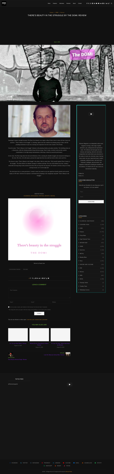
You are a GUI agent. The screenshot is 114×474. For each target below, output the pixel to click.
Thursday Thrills (92, 282)
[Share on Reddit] (39, 278)
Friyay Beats (92, 235)
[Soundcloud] (101, 3)
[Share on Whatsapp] (41, 278)
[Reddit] (106, 3)
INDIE (92, 246)
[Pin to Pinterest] (35, 278)
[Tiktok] (108, 3)
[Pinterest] (92, 3)
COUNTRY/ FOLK (92, 224)
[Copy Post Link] (44, 278)
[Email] (98, 3)
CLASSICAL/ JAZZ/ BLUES (92, 221)
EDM (92, 228)
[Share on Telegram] (42, 278)
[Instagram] (90, 3)
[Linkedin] (94, 3)
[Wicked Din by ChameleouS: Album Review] (39, 334)
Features (55, 3)
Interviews (61, 3)
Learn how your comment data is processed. (37, 319)
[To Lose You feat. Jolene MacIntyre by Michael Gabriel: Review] (60, 334)
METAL (92, 253)
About (74, 3)
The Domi (25, 269)
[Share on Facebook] (32, 278)
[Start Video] (91, 114)
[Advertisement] (57, 29)
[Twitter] (88, 3)
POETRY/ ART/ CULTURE (92, 264)
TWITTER (41, 195)
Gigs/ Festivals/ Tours (92, 239)
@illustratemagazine (13, 384)
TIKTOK (52, 195)
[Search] (111, 3)
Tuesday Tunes (92, 286)
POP (92, 268)
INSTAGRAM (34, 195)
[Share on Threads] (46, 278)
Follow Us (81, 175)
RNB (92, 275)
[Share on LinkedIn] (37, 278)
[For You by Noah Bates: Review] (18, 334)
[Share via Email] (48, 278)
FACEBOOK (27, 195)
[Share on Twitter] (34, 278)
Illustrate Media (69, 471)
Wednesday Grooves (92, 289)
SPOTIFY (47, 195)
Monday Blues (92, 257)
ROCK (92, 279)
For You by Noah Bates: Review (18, 343)
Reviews (68, 3)
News (49, 3)
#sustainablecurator (14, 269)
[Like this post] (30, 278)
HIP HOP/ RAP (92, 242)
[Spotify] (103, 3)
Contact (80, 3)
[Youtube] (96, 3)
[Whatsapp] (104, 3)
